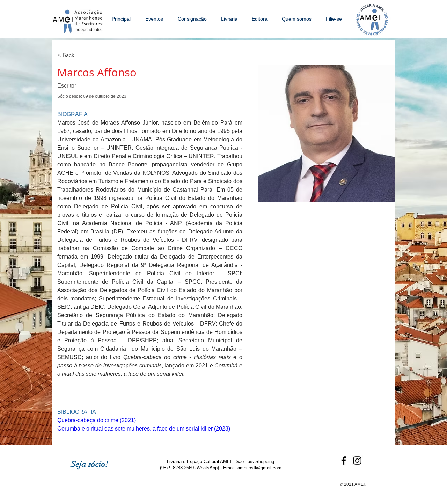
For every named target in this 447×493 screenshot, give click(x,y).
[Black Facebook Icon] (343, 460)
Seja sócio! (89, 464)
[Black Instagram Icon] (357, 460)
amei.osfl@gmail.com (259, 467)
